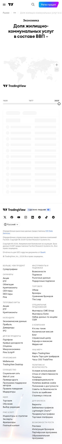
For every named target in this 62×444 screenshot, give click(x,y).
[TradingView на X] (5, 217)
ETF (4, 281)
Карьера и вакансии (42, 341)
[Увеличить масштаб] (57, 65)
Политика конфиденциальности (42, 378)
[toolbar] (31, 93)
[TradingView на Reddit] (53, 217)
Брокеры (36, 293)
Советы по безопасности (44, 389)
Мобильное (8, 361)
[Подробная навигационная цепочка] (14, 13)
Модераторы (9, 391)
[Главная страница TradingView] (10, 5)
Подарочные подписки (43, 281)
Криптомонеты (10, 287)
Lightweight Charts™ (41, 410)
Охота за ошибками (41, 392)
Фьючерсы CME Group (43, 310)
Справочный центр (41, 338)
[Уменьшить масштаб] (57, 69)
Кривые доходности (13, 343)
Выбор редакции (11, 407)
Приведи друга (10, 379)
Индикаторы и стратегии (15, 416)
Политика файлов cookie (44, 383)
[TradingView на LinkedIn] (33, 217)
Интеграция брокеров (43, 429)
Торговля (7, 400)
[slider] (59, 103)
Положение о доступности (45, 386)
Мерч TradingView (41, 353)
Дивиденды (8, 327)
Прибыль (7, 324)
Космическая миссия (42, 331)
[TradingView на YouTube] (19, 217)
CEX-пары (8, 290)
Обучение (8, 404)
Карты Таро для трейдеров (45, 356)
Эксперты (8, 419)
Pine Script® (8, 352)
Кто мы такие (39, 328)
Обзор (35, 290)
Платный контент (11, 425)
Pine (5, 297)
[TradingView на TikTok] (46, 217)
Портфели (8, 339)
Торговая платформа (42, 417)
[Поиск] (33, 4)
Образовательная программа (41, 436)
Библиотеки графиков (42, 407)
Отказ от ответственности (45, 374)
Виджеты (36, 404)
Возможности (39, 271)
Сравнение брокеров (42, 296)
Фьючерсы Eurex (40, 313)
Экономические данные (15, 321)
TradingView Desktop (13, 364)
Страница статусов (41, 395)
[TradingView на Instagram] (26, 217)
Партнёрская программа (44, 432)
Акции (6, 278)
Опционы (7, 346)
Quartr (42, 252)
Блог (34, 335)
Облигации (8, 284)
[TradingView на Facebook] (12, 217)
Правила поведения (12, 388)
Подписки (37, 274)
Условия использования (44, 370)
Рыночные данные (41, 278)
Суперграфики (10, 269)
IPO (4, 330)
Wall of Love (8, 376)
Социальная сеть (11, 373)
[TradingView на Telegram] (39, 217)
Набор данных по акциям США (44, 318)
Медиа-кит (37, 344)
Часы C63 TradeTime (42, 359)
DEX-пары (8, 294)
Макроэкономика (11, 349)
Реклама (36, 426)
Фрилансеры (9, 422)
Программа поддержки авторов (14, 384)
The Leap (36, 299)
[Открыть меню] (4, 4)
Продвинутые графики (43, 414)
